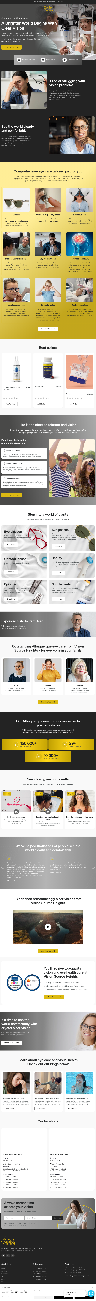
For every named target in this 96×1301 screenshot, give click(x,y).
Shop (3, 1279)
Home (3, 1268)
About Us (4, 1276)
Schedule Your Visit (11, 47)
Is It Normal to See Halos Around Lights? (47, 1098)
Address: (6, 1166)
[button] (86, 8)
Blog (3, 1282)
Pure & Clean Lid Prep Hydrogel (11, 388)
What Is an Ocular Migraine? (14, 1098)
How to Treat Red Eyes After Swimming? (77, 1098)
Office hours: (8, 1174)
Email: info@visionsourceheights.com (77, 1276)
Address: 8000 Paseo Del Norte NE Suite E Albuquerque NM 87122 (76, 1269)
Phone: (5, 1158)
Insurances (4, 1274)
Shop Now (11, 544)
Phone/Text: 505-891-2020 (73, 1273)
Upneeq (69, 394)
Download (57, 1218)
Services (4, 1271)
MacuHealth (39, 386)
